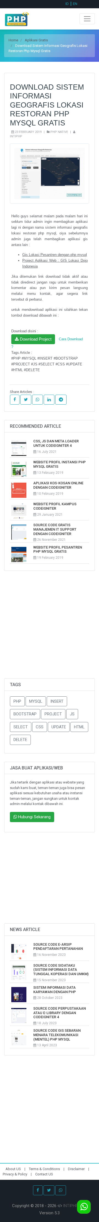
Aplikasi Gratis (36, 40)
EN (75, 4)
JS (72, 714)
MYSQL (35, 701)
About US (14, 1169)
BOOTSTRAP (25, 714)
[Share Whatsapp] (37, 400)
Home (13, 40)
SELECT (20, 726)
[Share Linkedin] (49, 400)
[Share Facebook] (15, 400)
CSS (39, 726)
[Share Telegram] (61, 400)
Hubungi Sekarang (34, 816)
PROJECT (53, 714)
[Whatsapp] (60, 1190)
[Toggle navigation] (87, 18)
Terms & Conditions (45, 1169)
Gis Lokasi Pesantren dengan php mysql (54, 255)
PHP (17, 701)
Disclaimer (77, 1169)
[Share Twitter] (25, 400)
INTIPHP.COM (75, 1205)
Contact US (44, 1174)
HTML (79, 726)
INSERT (57, 701)
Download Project (35, 339)
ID (67, 4)
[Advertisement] (49, 628)
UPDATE (58, 726)
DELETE (20, 739)
